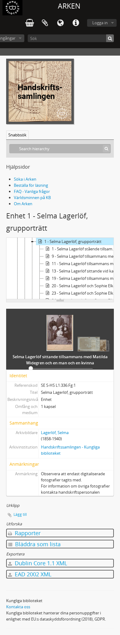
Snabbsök (17, 135)
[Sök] (110, 38)
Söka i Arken (25, 179)
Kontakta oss (18, 607)
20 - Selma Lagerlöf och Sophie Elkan (85, 285)
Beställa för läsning (31, 185)
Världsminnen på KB (32, 197)
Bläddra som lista (37, 544)
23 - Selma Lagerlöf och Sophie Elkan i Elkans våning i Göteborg (86, 293)
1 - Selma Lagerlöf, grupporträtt (73, 241)
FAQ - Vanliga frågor (32, 191)
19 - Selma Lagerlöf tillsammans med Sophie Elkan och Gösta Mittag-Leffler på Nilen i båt (86, 278)
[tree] (60, 268)
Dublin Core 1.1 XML (40, 563)
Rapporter (27, 533)
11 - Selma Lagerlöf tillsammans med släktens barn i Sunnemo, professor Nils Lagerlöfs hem (86, 263)
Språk (60, 23)
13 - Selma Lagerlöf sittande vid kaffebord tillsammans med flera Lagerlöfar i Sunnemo (86, 271)
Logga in (100, 22)
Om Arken (23, 203)
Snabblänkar (75, 23)
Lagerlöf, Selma (55, 432)
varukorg (29, 23)
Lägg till (20, 514)
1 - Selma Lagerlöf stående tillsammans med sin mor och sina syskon (86, 249)
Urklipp (45, 23)
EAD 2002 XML (32, 574)
